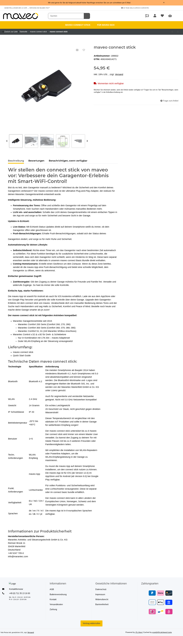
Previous (6, 141)
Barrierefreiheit (101, 604)
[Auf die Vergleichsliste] (77, 50)
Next (87, 141)
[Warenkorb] (171, 16)
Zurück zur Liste (11, 32)
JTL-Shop (138, 632)
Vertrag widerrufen (91, 623)
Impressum (100, 594)
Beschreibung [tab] (16, 160)
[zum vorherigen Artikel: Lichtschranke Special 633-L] (172, 32)
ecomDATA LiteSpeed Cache (162, 632)
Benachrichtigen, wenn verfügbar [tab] (68, 160)
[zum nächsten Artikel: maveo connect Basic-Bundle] (178, 32)
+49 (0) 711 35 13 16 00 (19, 593)
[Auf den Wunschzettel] (84, 50)
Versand (119, 74)
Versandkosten (56, 604)
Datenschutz (100, 589)
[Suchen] (87, 16)
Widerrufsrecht (101, 599)
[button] (147, 16)
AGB (52, 589)
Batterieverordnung (58, 594)
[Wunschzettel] (162, 16)
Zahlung (53, 609)
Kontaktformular (16, 589)
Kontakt (53, 599)
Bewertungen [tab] (36, 160)
